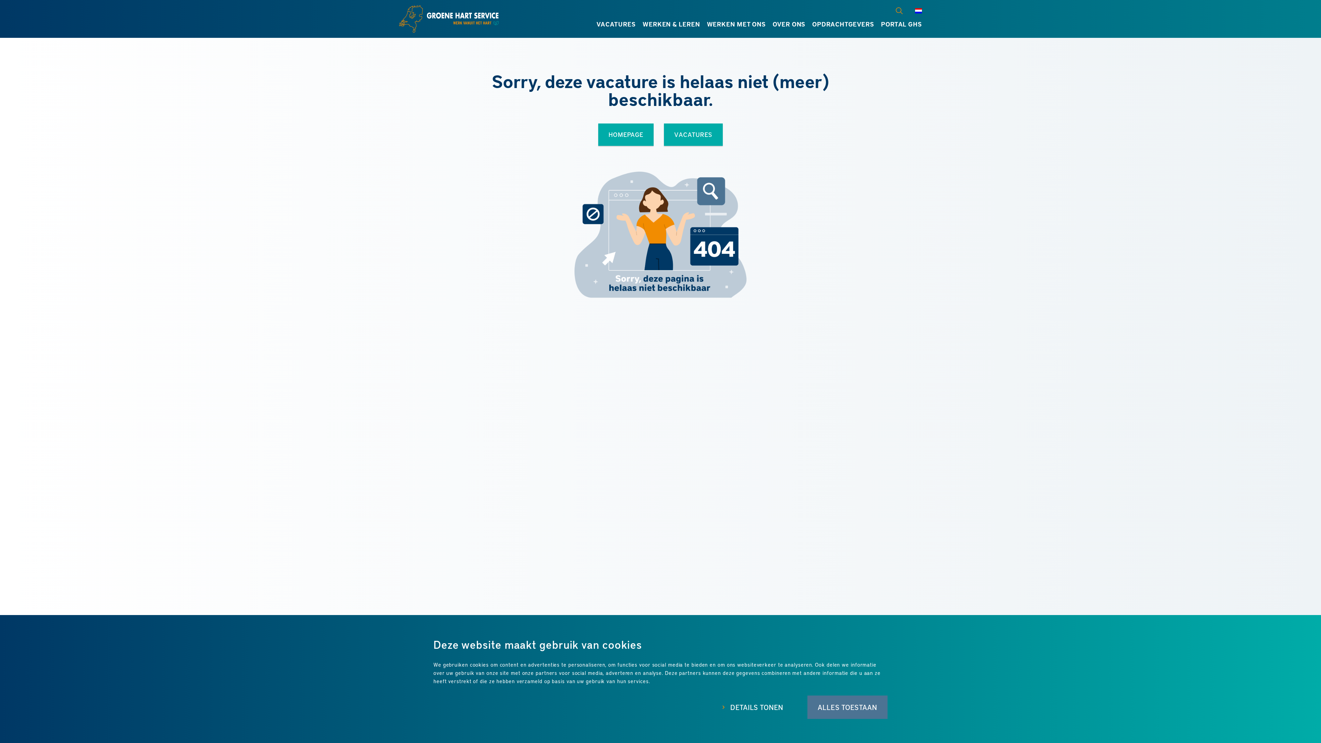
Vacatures (616, 24)
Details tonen (757, 707)
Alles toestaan (847, 707)
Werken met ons (736, 24)
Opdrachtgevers (843, 24)
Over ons (789, 24)
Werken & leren (671, 24)
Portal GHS (901, 24)
